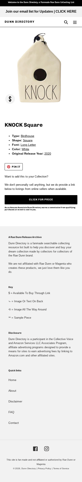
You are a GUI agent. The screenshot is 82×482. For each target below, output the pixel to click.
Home (12, 380)
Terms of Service (61, 468)
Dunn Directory (20, 22)
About (12, 390)
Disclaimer (15, 401)
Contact (13, 422)
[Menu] (74, 22)
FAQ (11, 412)
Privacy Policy (44, 468)
